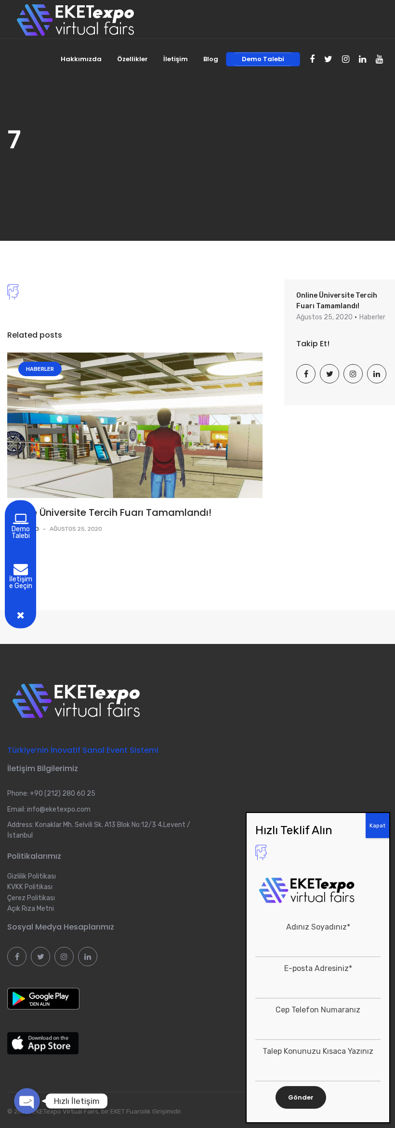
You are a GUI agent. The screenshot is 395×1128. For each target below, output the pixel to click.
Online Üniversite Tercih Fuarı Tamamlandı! (109, 512)
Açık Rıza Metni (30, 909)
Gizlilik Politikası (31, 876)
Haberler (40, 369)
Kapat (377, 825)
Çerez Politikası (31, 898)
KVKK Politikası (30, 887)
